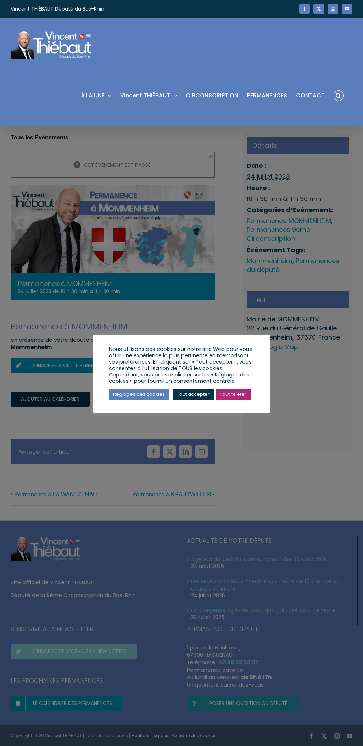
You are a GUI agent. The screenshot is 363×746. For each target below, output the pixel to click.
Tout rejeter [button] (233, 394)
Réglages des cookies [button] (139, 394)
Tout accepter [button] (193, 394)
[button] (339, 95)
